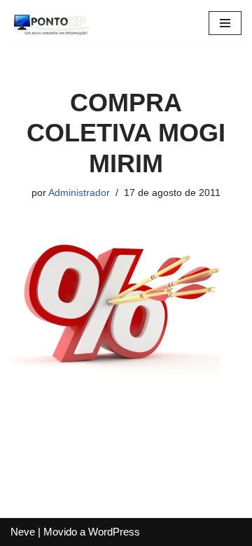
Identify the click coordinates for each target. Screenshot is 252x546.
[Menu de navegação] (225, 23)
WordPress (114, 532)
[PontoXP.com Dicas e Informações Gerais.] (52, 23)
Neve (22, 532)
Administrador (79, 193)
